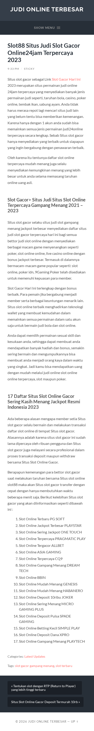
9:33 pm (13, 68)
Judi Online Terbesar (47, 9)
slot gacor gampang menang (34, 666)
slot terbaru (64, 666)
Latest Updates (34, 656)
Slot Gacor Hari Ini (66, 79)
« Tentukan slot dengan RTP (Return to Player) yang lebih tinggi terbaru (43, 687)
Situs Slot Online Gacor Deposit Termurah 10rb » (45, 702)
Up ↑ (75, 721)
